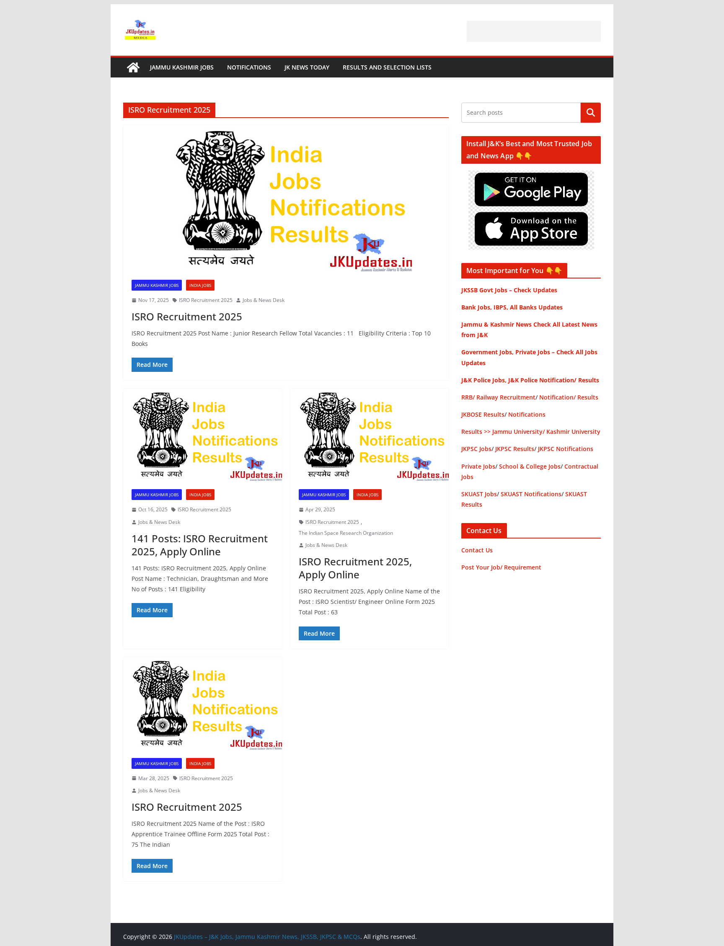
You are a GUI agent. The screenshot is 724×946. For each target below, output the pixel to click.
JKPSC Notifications (565, 449)
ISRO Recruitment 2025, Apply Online (355, 567)
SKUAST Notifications (531, 494)
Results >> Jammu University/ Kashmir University (530, 432)
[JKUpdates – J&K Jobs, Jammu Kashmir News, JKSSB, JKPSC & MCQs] (133, 67)
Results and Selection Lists (387, 67)
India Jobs (200, 285)
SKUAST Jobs (479, 494)
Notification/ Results (568, 397)
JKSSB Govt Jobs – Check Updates (509, 290)
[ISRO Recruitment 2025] (286, 198)
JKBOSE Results (482, 414)
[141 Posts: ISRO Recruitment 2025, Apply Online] (202, 435)
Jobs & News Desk (263, 300)
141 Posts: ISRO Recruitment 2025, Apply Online (200, 544)
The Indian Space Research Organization (346, 532)
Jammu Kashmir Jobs (182, 67)
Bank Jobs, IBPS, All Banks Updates (512, 307)
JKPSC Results (514, 449)
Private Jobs (478, 466)
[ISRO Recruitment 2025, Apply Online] (369, 435)
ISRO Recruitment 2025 (206, 300)
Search (591, 112)
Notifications (249, 67)
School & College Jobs (530, 466)
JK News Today (306, 67)
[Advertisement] (534, 31)
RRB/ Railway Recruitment (498, 397)
